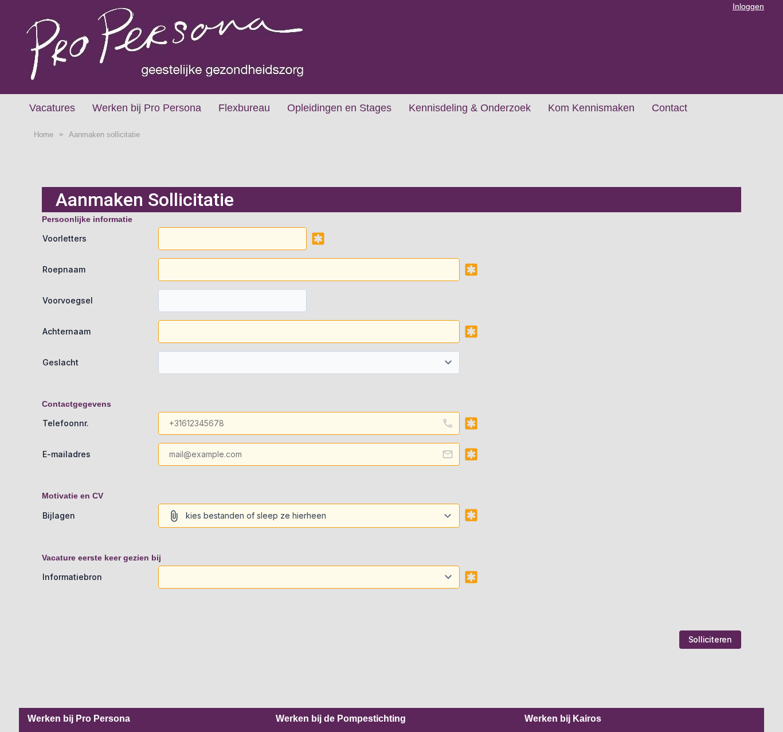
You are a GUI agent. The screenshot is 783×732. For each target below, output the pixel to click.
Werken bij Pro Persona (146, 108)
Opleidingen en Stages (339, 108)
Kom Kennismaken (591, 108)
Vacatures (52, 108)
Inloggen (748, 6)
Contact (669, 108)
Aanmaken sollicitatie (104, 134)
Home (43, 134)
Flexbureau (244, 108)
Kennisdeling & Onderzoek (470, 108)
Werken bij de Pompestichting (341, 718)
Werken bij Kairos (562, 718)
